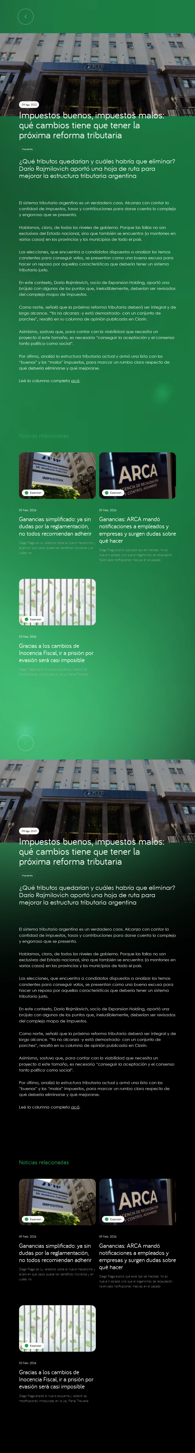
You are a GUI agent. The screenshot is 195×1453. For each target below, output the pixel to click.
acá (75, 381)
